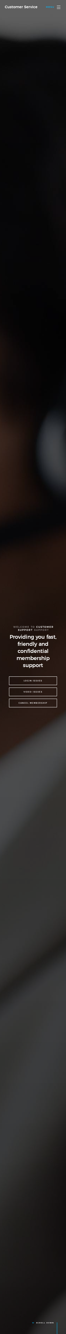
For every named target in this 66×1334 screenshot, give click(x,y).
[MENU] (58, 7)
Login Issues (33, 681)
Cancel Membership (33, 703)
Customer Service (21, 7)
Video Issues (33, 692)
